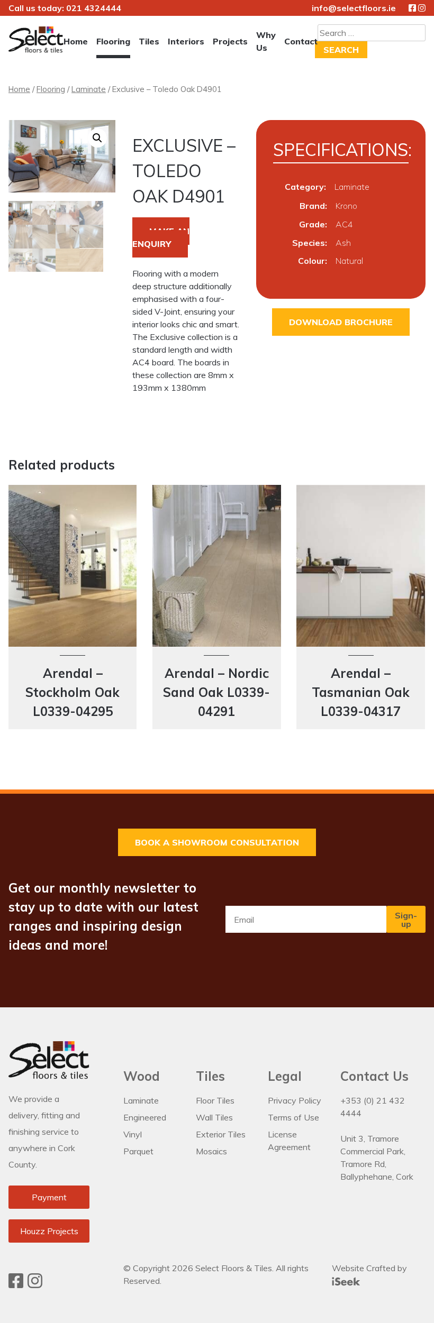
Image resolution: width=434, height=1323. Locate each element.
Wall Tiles (214, 1117)
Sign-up (406, 919)
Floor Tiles (215, 1100)
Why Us (266, 41)
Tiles (149, 41)
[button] (97, 138)
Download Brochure (341, 322)
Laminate (88, 89)
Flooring (113, 41)
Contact (301, 41)
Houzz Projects (49, 1231)
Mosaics (211, 1151)
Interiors (186, 41)
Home (76, 41)
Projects (230, 41)
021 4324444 (93, 8)
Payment (49, 1197)
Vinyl (132, 1134)
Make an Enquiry (160, 237)
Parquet (138, 1151)
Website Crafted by (369, 1268)
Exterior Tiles (221, 1134)
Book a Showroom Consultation (217, 842)
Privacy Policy (294, 1100)
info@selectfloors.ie (354, 8)
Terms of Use (293, 1117)
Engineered (144, 1117)
